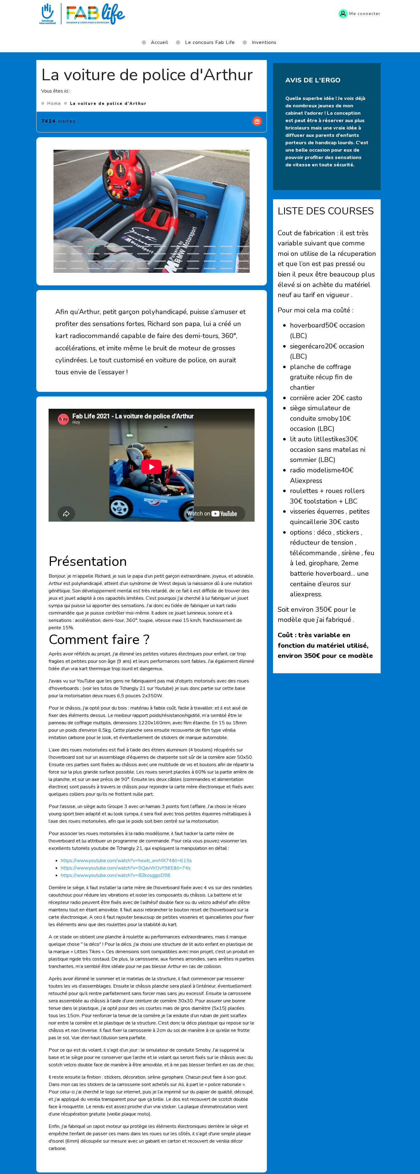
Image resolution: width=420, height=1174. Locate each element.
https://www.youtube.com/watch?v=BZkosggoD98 (115, 875)
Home (54, 103)
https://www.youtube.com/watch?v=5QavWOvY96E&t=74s (126, 868)
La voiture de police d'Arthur (108, 103)
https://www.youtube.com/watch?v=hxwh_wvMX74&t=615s (126, 860)
